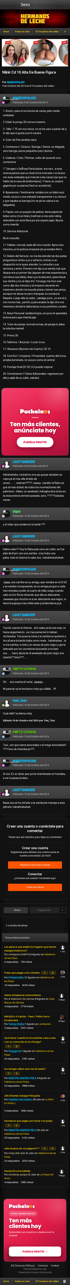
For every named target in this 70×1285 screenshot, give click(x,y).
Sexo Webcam (25, 5)
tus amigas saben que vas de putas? (25, 1068)
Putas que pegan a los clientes (22, 972)
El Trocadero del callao (41, 85)
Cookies (55, 1265)
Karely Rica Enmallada (17, 1170)
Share (16, 910)
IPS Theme (16, 1265)
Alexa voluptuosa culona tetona (22, 995)
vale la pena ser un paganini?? (22, 1148)
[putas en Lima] (35, 18)
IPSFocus (30, 1265)
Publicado (30, 102)
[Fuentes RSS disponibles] (64, 1281)
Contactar (43, 1265)
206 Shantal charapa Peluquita (22, 1095)
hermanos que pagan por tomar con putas (28, 1120)
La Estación (44, 1024)
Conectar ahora (35, 887)
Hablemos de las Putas (16, 1081)
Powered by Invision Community (35, 1272)
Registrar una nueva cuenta (35, 864)
